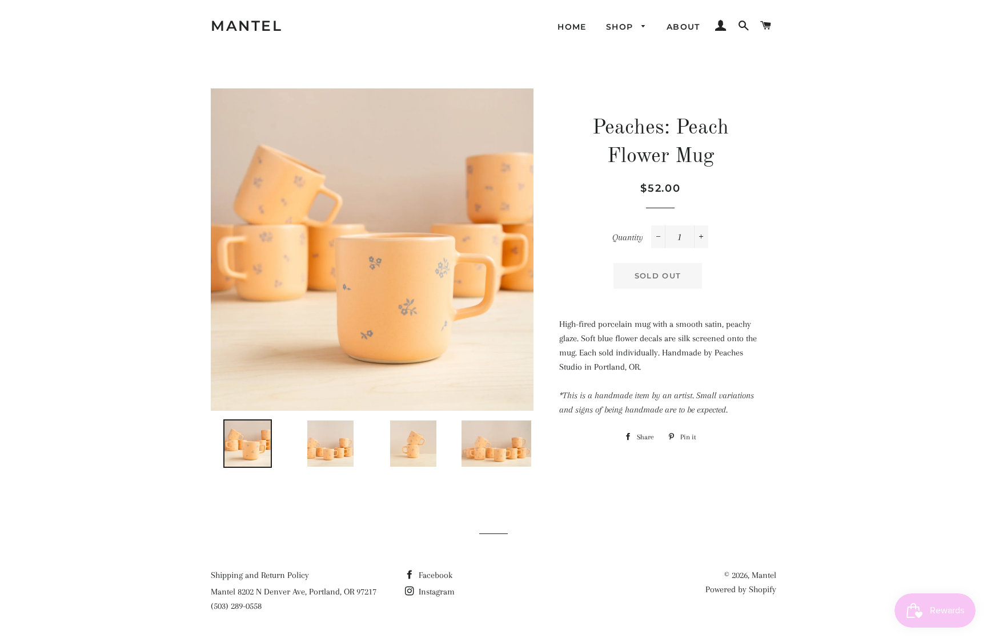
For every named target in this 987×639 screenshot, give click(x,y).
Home (572, 27)
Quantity (627, 237)
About (683, 27)
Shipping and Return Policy (260, 575)
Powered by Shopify (740, 589)
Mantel (246, 25)
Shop (621, 27)
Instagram (435, 592)
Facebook (434, 575)
